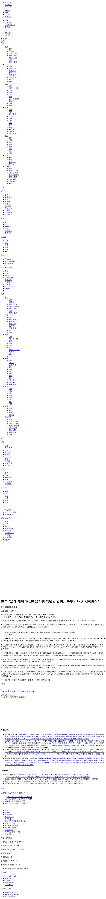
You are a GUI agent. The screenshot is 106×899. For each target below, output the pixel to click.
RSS (6, 12)
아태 (10, 94)
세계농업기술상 (11, 876)
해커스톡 (8, 280)
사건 (10, 79)
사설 (10, 168)
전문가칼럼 (13, 177)
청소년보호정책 (11, 827)
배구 (6, 249)
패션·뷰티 (12, 131)
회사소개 (8, 810)
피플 (6, 155)
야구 (6, 243)
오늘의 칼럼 (13, 170)
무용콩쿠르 (9, 885)
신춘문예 (8, 880)
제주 (10, 153)
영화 (6, 229)
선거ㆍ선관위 (14, 55)
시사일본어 (9, 284)
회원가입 (8, 17)
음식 (10, 127)
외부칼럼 (12, 179)
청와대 (11, 51)
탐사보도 (8, 33)
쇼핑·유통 (8, 212)
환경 (6, 271)
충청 (10, 147)
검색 (2, 41)
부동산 (7, 204)
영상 (2, 267)
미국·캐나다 (13, 88)
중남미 (11, 105)
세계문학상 (9, 878)
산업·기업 (8, 208)
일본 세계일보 (10, 896)
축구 (6, 245)
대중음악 (8, 231)
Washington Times (11, 892)
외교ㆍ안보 (13, 58)
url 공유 (11, 611)
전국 (6, 136)
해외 (10, 81)
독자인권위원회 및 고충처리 (15, 821)
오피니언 (8, 166)
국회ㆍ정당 (13, 53)
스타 (6, 224)
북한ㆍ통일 (13, 62)
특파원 (11, 101)
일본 (10, 92)
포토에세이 (9, 263)
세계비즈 (8, 5)
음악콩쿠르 (9, 883)
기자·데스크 (13, 173)
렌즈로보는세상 (11, 261)
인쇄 (2, 611)
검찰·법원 (12, 68)
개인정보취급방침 (11, 825)
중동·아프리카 (14, 99)
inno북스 (8, 275)
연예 (2, 218)
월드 (10, 183)
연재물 (7, 35)
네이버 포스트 (10, 25)
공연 (10, 116)
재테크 (7, 201)
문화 (6, 107)
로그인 (7, 14)
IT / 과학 (8, 206)
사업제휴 (8, 819)
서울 (10, 140)
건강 (10, 120)
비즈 (2, 191)
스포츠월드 (9, 3)
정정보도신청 (10, 823)
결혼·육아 (12, 134)
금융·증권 (8, 197)
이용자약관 (9, 830)
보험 (6, 199)
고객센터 (8, 834)
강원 (10, 144)
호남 (10, 151)
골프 (6, 251)
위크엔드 (12, 129)
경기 (10, 142)
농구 (6, 247)
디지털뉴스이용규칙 (12, 832)
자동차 (7, 210)
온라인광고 (9, 814)
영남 (10, 149)
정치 (6, 47)
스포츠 (3, 237)
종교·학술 (12, 114)
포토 (2, 255)
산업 (6, 459)
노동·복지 (12, 71)
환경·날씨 (12, 73)
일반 (10, 49)
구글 (6, 20)
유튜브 (7, 27)
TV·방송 (8, 226)
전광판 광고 (9, 817)
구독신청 (8, 7)
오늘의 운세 (9, 278)
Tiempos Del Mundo (12, 894)
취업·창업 (8, 214)
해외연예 (8, 233)
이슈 (2, 187)
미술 (10, 118)
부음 (10, 160)
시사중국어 (9, 286)
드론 (6, 273)
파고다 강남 (9, 282)
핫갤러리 (8, 259)
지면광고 (8, 812)
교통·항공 (12, 75)
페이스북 (8, 23)
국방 (10, 60)
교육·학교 (12, 77)
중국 (10, 90)
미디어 (11, 112)
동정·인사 (12, 162)
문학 (10, 125)
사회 (6, 64)
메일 (6, 611)
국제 (6, 84)
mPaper (7, 11)
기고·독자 (12, 181)
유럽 (10, 97)
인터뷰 (11, 164)
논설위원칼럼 (14, 175)
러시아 (11, 103)
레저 (10, 123)
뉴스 (2, 43)
